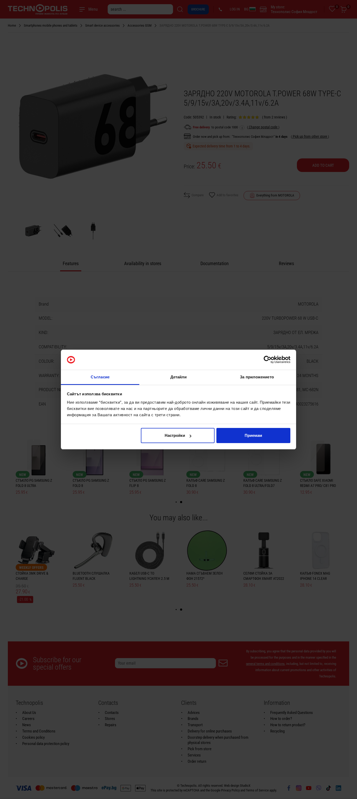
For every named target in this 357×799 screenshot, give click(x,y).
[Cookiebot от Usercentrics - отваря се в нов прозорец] (267, 360)
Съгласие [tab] (100, 377)
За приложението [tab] (257, 377)
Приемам (253, 435)
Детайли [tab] (178, 377)
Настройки (175, 435)
